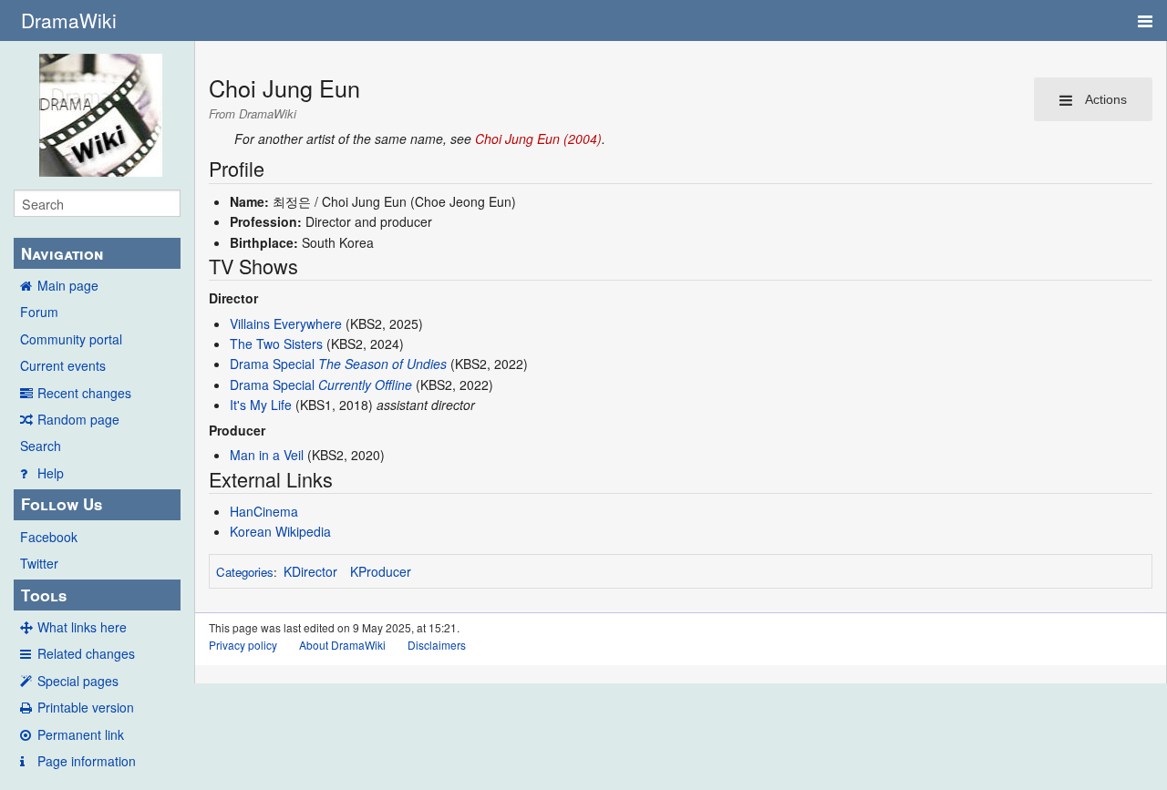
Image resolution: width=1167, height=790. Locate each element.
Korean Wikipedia (280, 531)
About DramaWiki (342, 644)
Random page (78, 419)
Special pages (78, 681)
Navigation (62, 253)
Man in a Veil (267, 455)
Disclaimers (437, 644)
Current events (63, 365)
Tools (44, 595)
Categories (245, 571)
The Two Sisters (276, 343)
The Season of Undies (382, 363)
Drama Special (272, 363)
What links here (82, 627)
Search (40, 445)
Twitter (39, 563)
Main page (67, 285)
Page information (86, 761)
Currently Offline (365, 384)
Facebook (48, 537)
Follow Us (61, 504)
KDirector (310, 571)
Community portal (71, 339)
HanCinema (264, 511)
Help (50, 473)
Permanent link (80, 734)
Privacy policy (243, 644)
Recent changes (84, 393)
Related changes (86, 653)
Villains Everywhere (286, 323)
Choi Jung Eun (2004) (538, 138)
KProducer (380, 571)
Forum (39, 312)
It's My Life (261, 404)
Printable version (85, 707)
